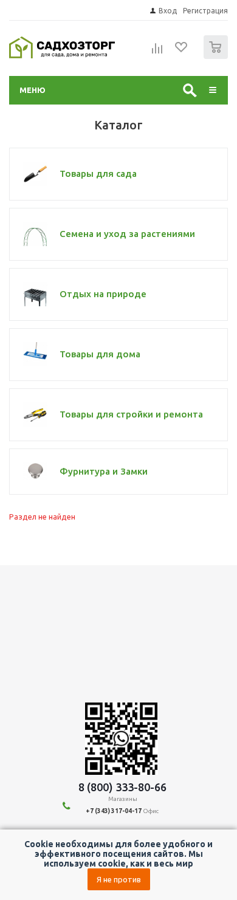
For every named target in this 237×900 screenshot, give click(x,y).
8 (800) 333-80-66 (122, 787)
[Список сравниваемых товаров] (157, 52)
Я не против (119, 879)
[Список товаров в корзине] (217, 56)
